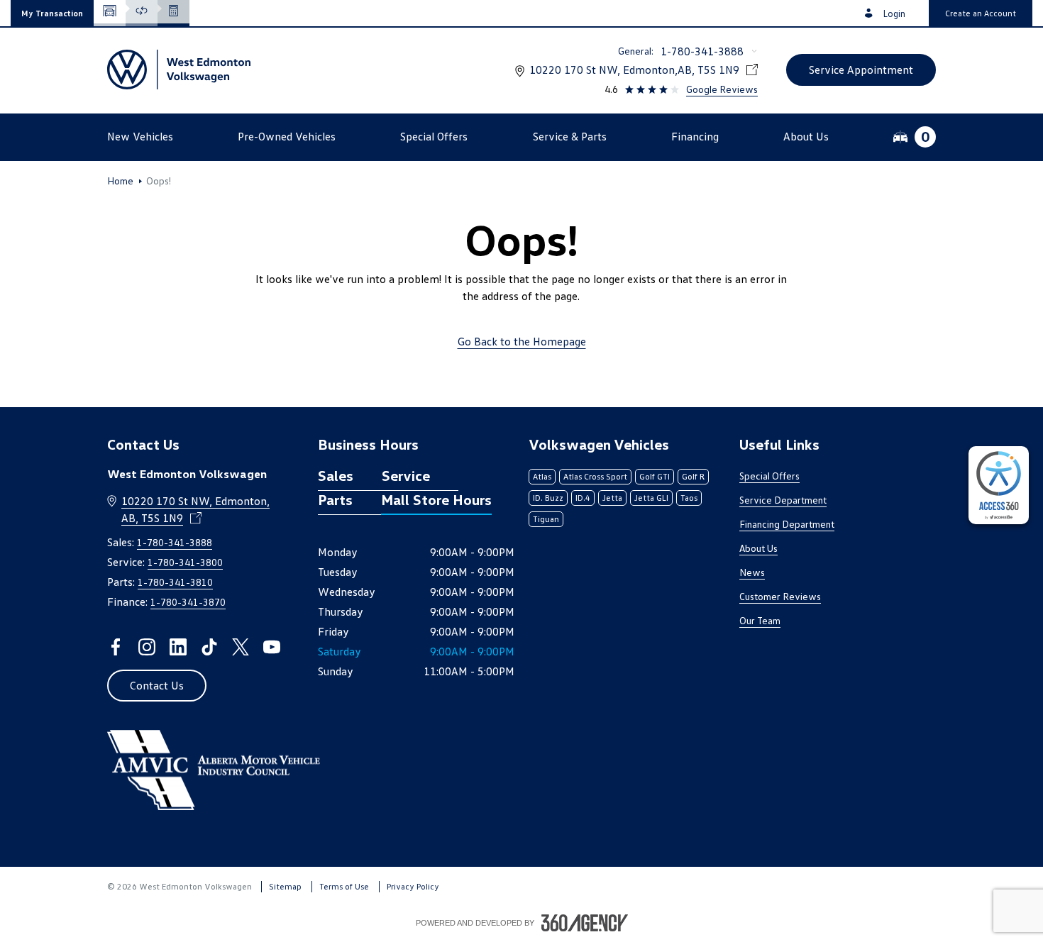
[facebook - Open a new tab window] (115, 646)
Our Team (759, 620)
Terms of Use (344, 886)
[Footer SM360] (584, 922)
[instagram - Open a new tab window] (146, 646)
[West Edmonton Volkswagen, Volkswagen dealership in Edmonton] (178, 69)
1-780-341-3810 (175, 582)
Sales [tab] (335, 475)
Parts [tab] (335, 499)
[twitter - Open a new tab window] (240, 646)
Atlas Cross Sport (595, 476)
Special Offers (769, 476)
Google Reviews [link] (722, 89)
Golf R (693, 476)
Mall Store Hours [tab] (436, 499)
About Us (758, 548)
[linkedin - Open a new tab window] (178, 646)
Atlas (542, 476)
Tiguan (546, 519)
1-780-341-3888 (702, 51)
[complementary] (998, 485)
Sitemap (285, 886)
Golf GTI (654, 476)
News (752, 572)
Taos (688, 497)
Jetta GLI (651, 497)
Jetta (612, 497)
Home (120, 181)
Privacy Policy (413, 886)
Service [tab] (406, 475)
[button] (52, 13)
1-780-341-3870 (188, 602)
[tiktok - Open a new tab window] (209, 646)
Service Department (783, 500)
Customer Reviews (780, 596)
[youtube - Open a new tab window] (271, 646)
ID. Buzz (548, 497)
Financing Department (786, 524)
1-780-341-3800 (185, 562)
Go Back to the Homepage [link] (522, 341)
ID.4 (582, 497)
